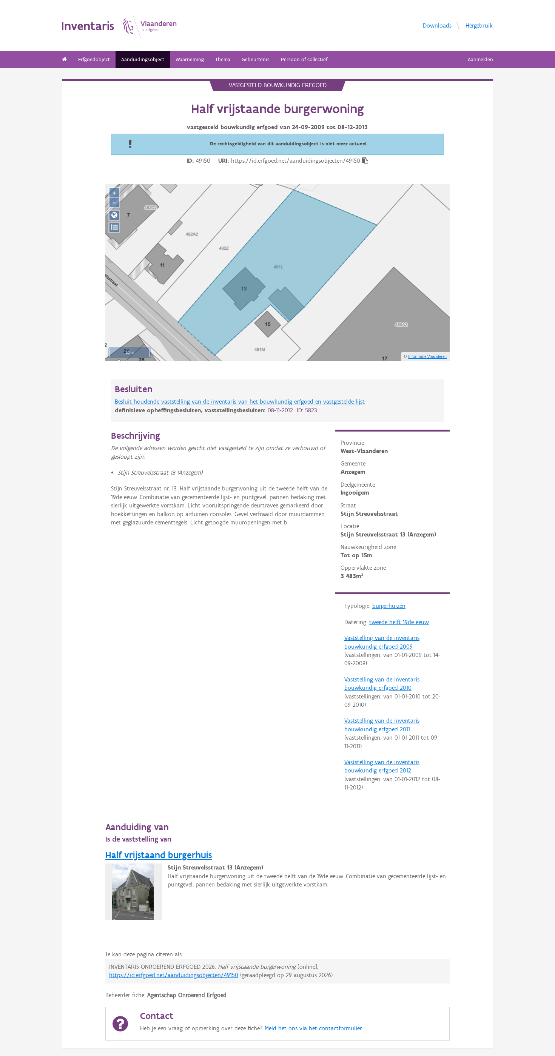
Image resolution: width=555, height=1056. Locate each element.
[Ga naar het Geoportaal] (114, 215)
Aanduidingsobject (142, 59)
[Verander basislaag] (114, 227)
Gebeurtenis (256, 59)
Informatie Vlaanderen (427, 356)
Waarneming (190, 59)
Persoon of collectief (304, 59)
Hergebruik (479, 25)
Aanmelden (480, 59)
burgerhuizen (388, 605)
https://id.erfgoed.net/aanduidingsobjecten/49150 (173, 975)
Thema (222, 59)
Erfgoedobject (94, 59)
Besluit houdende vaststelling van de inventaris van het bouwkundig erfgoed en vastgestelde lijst (240, 401)
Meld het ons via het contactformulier (313, 1028)
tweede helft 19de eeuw (399, 622)
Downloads (437, 25)
